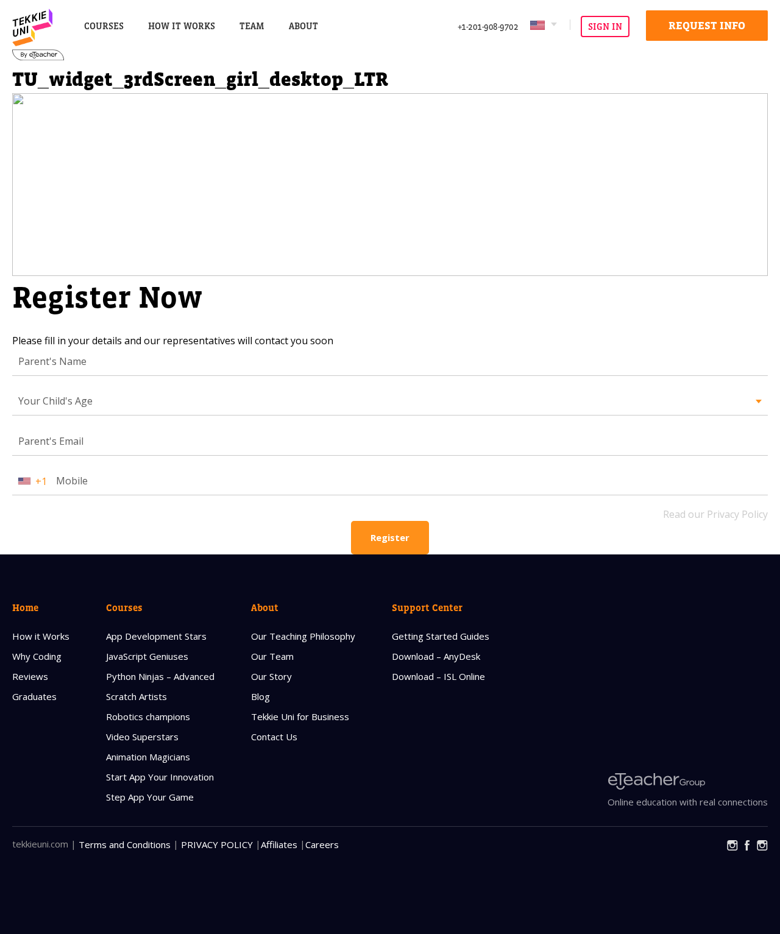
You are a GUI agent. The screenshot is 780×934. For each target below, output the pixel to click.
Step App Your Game (150, 797)
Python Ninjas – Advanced (160, 676)
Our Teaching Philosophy (303, 636)
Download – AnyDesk (436, 656)
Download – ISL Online (438, 676)
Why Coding (37, 656)
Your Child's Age (55, 401)
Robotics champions (148, 716)
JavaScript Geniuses (147, 656)
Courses (104, 26)
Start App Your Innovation (160, 777)
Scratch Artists (136, 696)
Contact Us (274, 737)
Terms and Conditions (125, 844)
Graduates (34, 696)
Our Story (271, 676)
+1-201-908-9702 (488, 26)
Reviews (30, 676)
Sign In (605, 26)
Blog (260, 696)
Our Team (272, 656)
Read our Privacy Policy (715, 514)
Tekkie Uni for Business (300, 716)
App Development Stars (156, 636)
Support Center (427, 607)
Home (25, 607)
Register (390, 537)
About (264, 607)
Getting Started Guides (440, 636)
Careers (322, 844)
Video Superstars (142, 737)
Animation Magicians (148, 757)
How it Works (40, 636)
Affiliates (279, 844)
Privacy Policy (217, 844)
